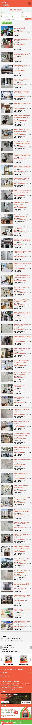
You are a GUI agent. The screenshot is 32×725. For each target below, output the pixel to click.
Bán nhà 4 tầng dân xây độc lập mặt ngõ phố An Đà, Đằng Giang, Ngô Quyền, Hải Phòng (22, 155)
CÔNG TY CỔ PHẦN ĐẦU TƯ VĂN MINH (13, 669)
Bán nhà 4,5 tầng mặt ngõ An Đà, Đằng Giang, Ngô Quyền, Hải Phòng (22, 117)
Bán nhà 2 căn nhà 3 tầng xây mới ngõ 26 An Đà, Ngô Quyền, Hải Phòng (22, 584)
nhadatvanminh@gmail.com (11, 651)
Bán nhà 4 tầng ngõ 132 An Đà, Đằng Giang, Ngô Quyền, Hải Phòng (22, 54)
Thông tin (6, 676)
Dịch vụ (5, 672)
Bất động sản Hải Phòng (15, 638)
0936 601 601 (9, 649)
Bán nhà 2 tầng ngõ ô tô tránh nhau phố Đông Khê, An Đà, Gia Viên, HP (21, 548)
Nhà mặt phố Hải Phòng (6, 640)
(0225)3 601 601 (11, 647)
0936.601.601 (8, 722)
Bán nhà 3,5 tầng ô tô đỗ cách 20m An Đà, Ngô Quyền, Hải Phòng (21, 93)
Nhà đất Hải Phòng (5, 638)
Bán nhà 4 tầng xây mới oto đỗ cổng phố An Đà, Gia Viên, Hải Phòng (21, 511)
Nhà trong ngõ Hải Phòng (18, 640)
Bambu (21, 722)
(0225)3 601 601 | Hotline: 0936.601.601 (15, 687)
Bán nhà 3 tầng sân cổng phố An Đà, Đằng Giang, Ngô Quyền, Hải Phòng (22, 143)
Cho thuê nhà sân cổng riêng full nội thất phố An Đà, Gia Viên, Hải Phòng (22, 277)
